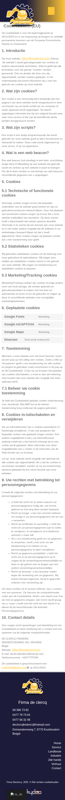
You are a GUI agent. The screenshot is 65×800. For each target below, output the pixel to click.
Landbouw (54, 751)
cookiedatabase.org (14, 667)
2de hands (54, 759)
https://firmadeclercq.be (35, 58)
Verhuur (56, 764)
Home (57, 743)
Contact (56, 768)
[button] (51, 11)
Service (56, 747)
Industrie (56, 755)
